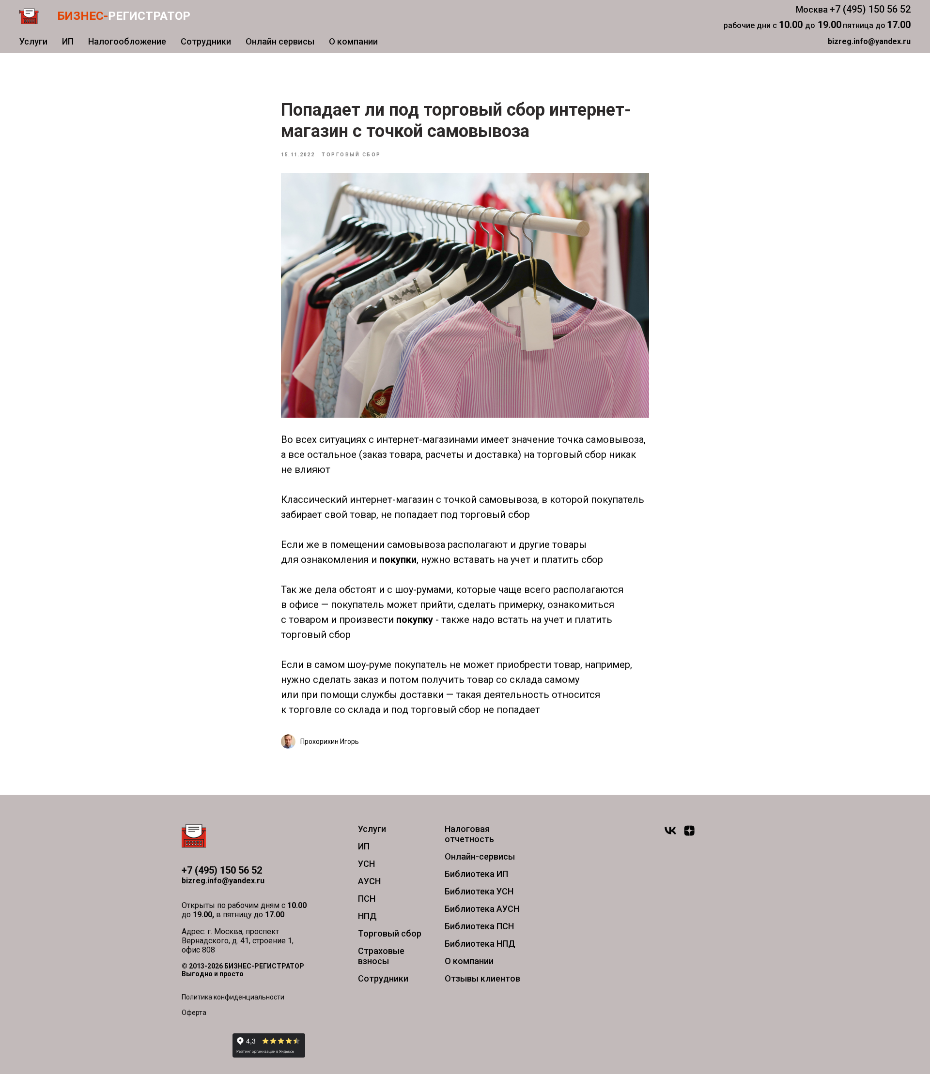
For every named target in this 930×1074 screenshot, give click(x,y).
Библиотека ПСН (479, 926)
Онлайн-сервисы (480, 856)
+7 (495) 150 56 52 (870, 9)
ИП (68, 41)
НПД (367, 916)
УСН (366, 864)
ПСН (366, 898)
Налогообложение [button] (127, 41)
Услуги (33, 41)
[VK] (670, 835)
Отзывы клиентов (482, 978)
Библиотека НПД (480, 943)
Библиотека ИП (476, 874)
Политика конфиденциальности (233, 997)
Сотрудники (206, 41)
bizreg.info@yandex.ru (223, 880)
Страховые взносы (381, 956)
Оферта (194, 1012)
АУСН (369, 881)
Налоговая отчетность (469, 834)
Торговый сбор (389, 933)
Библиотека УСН (479, 891)
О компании (353, 41)
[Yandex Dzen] (689, 835)
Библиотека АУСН (482, 909)
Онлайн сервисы (280, 41)
